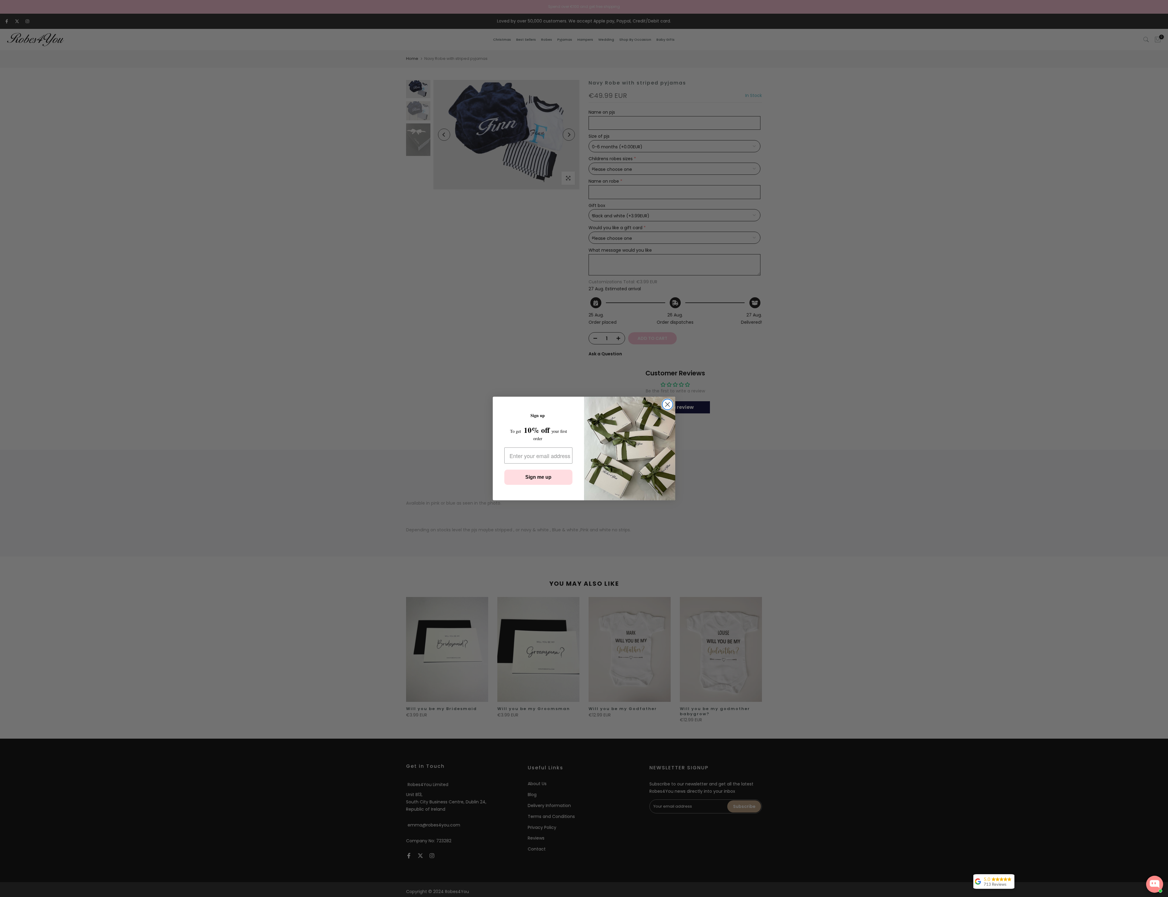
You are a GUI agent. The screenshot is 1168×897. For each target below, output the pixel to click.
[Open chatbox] (1154, 884)
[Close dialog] (667, 404)
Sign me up (538, 477)
